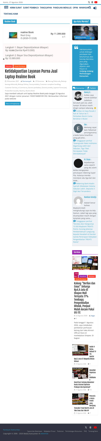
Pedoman (60, 431)
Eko (85, 124)
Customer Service (11, 87)
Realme (22, 91)
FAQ (85, 431)
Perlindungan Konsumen (73, 431)
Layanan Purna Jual (59, 87)
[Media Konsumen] (6, 7)
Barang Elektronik (54, 81)
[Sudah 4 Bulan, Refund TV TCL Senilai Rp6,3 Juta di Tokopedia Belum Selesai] (80, 345)
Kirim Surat (16, 7)
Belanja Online (23, 84)
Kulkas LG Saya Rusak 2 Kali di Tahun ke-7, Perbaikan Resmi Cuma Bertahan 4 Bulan (84, 115)
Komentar (80, 88)
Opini (75, 7)
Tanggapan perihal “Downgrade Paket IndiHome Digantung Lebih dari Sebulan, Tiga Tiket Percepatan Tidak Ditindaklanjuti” (85, 147)
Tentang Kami (11, 13)
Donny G (87, 92)
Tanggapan (46, 7)
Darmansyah (26, 81)
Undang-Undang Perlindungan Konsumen (86, 73)
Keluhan (9, 66)
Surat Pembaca (31, 7)
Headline (83, 276)
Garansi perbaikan (34, 87)
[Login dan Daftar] (95, 8)
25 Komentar (39, 81)
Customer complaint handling (50, 84)
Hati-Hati (76, 274)
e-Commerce (22, 87)
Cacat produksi (34, 84)
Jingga (93, 316)
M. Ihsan (87, 159)
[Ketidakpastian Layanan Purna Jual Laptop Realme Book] (36, 44)
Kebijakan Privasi (49, 431)
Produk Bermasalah (11, 91)
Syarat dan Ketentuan (34, 431)
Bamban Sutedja (90, 197)
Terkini (93, 88)
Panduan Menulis (62, 7)
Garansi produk (47, 87)
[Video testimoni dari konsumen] (85, 33)
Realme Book (30, 91)
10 (91, 390)
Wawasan (84, 7)
